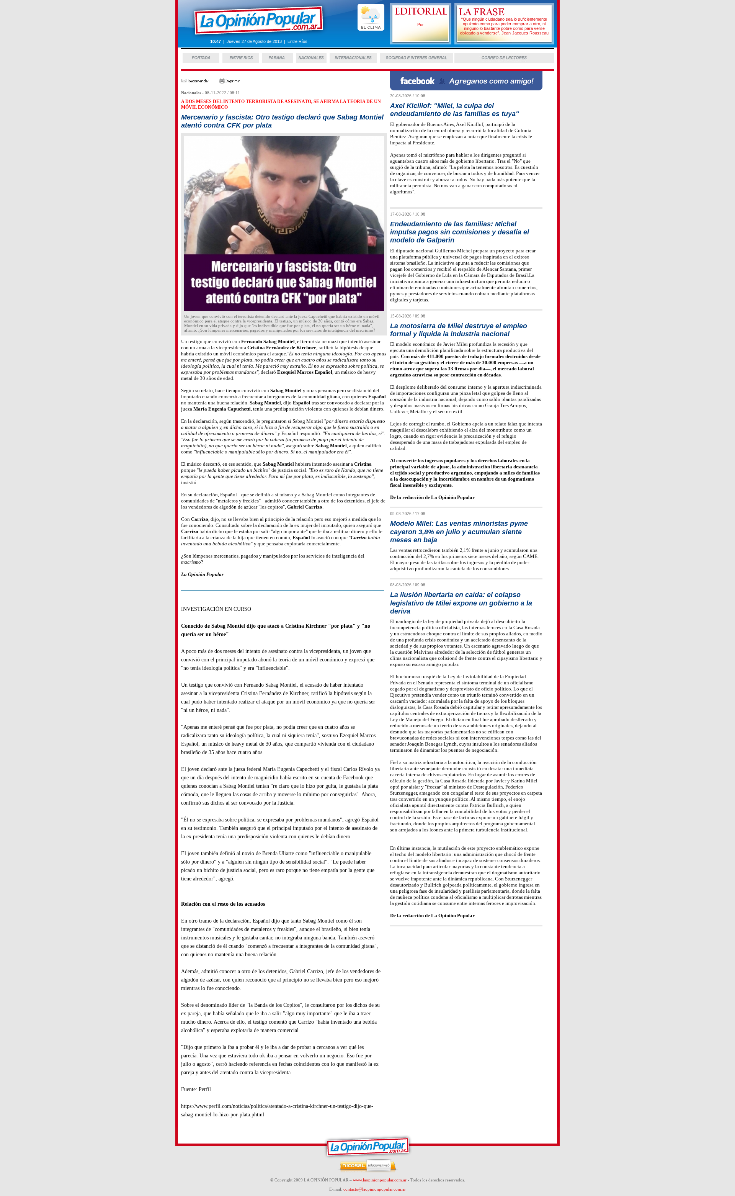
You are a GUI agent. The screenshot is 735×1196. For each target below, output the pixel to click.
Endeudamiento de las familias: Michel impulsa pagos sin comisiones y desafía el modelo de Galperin (459, 232)
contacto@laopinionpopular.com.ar (374, 1189)
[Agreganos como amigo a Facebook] (466, 88)
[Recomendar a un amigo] (195, 82)
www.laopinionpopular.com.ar (380, 1180)
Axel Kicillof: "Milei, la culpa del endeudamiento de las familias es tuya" (454, 110)
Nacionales (191, 92)
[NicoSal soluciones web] (368, 1171)
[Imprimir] (229, 82)
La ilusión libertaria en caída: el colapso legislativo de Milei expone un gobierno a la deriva (461, 603)
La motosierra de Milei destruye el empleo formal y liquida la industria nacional (458, 330)
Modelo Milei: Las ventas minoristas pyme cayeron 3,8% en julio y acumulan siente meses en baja (459, 532)
